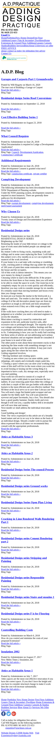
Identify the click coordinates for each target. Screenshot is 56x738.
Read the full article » (11, 90)
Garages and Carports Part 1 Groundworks (27, 79)
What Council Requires (15, 136)
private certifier (40, 173)
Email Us (5, 35)
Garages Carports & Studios (36, 705)
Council (15, 152)
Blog (26, 45)
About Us (32, 45)
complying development (42, 203)
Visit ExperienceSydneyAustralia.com (20, 734)
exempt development (21, 203)
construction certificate (22, 173)
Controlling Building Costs (17, 629)
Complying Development (15, 179)
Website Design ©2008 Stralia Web (17, 733)
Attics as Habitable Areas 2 (17, 453)
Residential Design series (15, 230)
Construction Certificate (12, 155)
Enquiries (5, 710)
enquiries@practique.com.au (18, 728)
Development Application (31, 152)
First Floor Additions (44, 699)
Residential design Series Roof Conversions (26, 98)
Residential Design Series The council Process (27, 469)
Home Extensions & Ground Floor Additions (25, 41)
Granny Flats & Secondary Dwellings (27, 40)
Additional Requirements (16, 160)
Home (4, 38)
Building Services (16, 45)
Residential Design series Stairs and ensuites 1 (27, 597)
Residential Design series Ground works (24, 486)
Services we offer (45, 45)
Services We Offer (40, 707)
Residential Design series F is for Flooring (25, 613)
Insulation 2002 (10, 651)
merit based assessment (11, 206)
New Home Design (24, 38)
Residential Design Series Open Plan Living (26, 502)
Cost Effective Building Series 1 (19, 117)
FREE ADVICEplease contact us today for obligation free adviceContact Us (23, 51)
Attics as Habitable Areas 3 (17, 436)
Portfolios (11, 38)
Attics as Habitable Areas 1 (17, 670)
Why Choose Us (10, 211)
